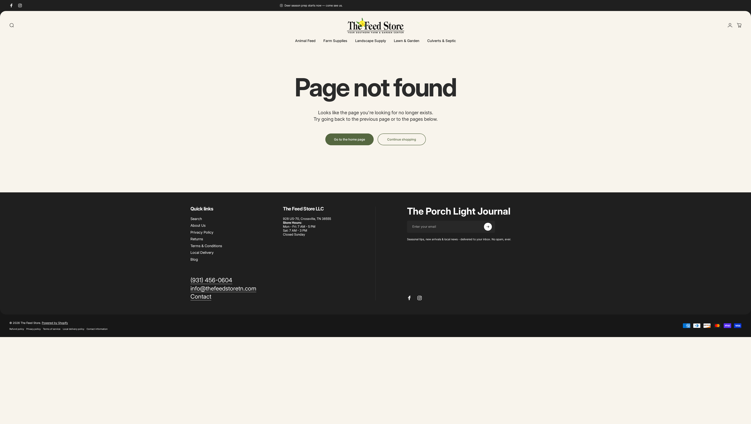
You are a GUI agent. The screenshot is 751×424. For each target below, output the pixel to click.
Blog (194, 259)
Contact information (97, 329)
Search (196, 219)
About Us (198, 225)
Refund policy (16, 329)
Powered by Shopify (55, 322)
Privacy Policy (201, 232)
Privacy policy (33, 329)
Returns (196, 239)
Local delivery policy (73, 329)
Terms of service (51, 329)
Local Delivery (202, 252)
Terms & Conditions (206, 246)
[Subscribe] (488, 227)
